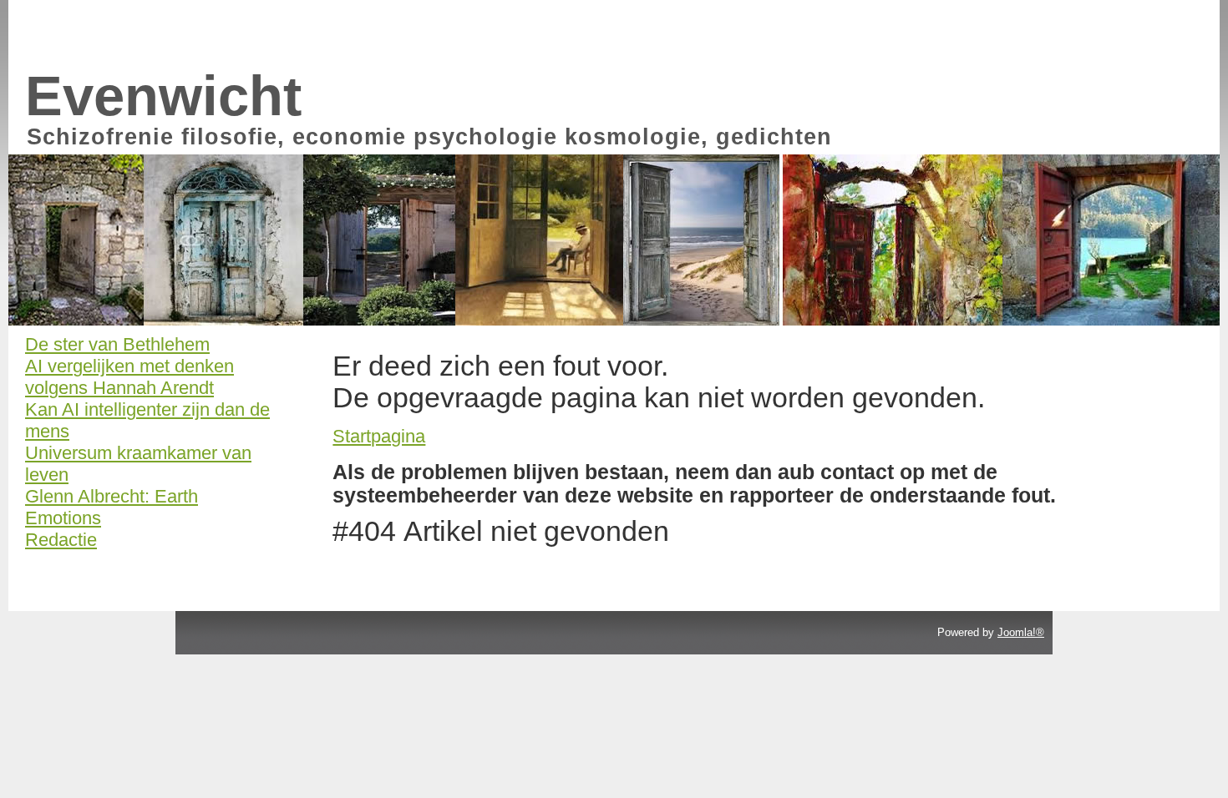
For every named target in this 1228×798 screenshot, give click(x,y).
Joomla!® (1020, 632)
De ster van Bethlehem (117, 344)
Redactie (61, 539)
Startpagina (378, 436)
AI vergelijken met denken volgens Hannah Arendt (129, 377)
